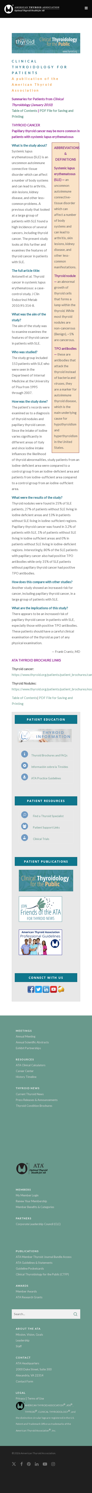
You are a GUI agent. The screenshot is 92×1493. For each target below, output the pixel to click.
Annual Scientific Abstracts (32, 1042)
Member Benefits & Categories (35, 1207)
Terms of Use (35, 1398)
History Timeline (26, 1077)
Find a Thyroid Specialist (48, 816)
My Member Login (27, 1195)
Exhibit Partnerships (28, 1048)
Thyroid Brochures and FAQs (49, 755)
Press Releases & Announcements (37, 1100)
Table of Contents (25, 110)
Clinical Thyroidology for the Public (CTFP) (42, 1274)
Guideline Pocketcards (30, 1268)
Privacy (20, 1398)
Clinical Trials (41, 839)
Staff (19, 1346)
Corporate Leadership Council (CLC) (38, 1224)
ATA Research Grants (29, 1297)
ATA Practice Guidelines (46, 778)
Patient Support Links (46, 827)
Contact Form (24, 1381)
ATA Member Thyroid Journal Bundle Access (43, 1257)
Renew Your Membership (31, 1201)
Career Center (25, 1071)
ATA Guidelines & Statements (34, 1262)
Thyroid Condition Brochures (34, 1105)
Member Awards (26, 1291)
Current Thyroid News (30, 1094)
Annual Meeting (25, 1036)
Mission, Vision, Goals (29, 1334)
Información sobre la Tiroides (49, 767)
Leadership (23, 1340)
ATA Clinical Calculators (30, 1065)
